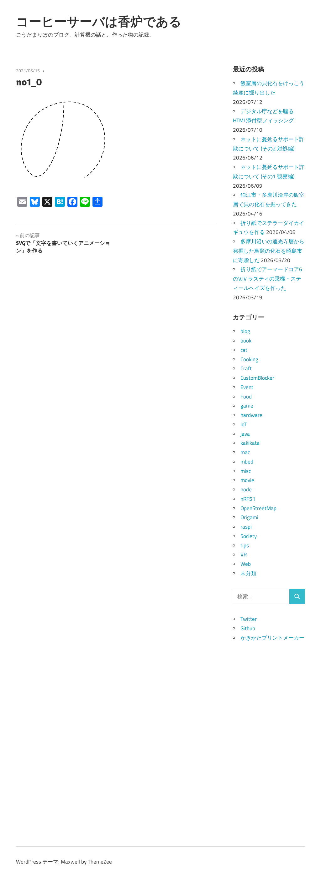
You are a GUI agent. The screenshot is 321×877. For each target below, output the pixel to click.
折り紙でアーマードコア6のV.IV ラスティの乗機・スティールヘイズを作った (267, 278)
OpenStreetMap (258, 508)
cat (243, 350)
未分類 (248, 573)
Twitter (248, 619)
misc (245, 471)
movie (247, 480)
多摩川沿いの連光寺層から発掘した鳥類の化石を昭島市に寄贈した (268, 250)
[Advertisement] (269, 736)
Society (248, 536)
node (246, 489)
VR (243, 554)
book (245, 341)
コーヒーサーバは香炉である (99, 21)
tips (244, 545)
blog (245, 331)
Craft (246, 368)
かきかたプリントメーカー (272, 638)
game (246, 406)
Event (246, 387)
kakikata (250, 443)
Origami (249, 517)
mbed (246, 462)
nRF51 (247, 499)
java (245, 434)
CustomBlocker (257, 378)
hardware (251, 415)
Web (245, 564)
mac (245, 452)
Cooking (249, 359)
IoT (243, 424)
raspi (246, 527)
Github (247, 628)
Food (246, 397)
